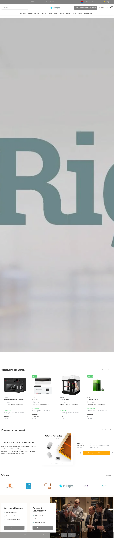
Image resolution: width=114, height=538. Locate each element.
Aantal (80, 453)
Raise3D (6, 397)
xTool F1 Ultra (92, 399)
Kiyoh (111, 2)
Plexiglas (61, 13)
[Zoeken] (25, 7)
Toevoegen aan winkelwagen (96, 453)
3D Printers (23, 13)
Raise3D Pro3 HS (66, 399)
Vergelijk (8, 402)
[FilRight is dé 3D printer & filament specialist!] (57, 7)
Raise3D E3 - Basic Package (14, 399)
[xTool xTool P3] (43, 385)
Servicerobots (88, 13)
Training (73, 13)
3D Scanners (32, 13)
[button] (54, 463)
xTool (33, 397)
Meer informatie (106, 430)
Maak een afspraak (42, 528)
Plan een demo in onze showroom (86, 7)
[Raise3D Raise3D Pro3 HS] (71, 385)
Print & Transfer (52, 13)
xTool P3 (35, 399)
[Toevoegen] (25, 417)
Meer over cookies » (83, 535)
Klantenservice (96, 2)
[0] (110, 8)
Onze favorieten (106, 370)
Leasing (80, 13)
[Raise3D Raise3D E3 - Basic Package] (15, 385)
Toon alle (108, 475)
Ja (64, 535)
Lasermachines (41, 13)
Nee (72, 535)
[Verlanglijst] (107, 8)
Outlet (68, 13)
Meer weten (14, 528)
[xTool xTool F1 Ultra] (98, 385)
